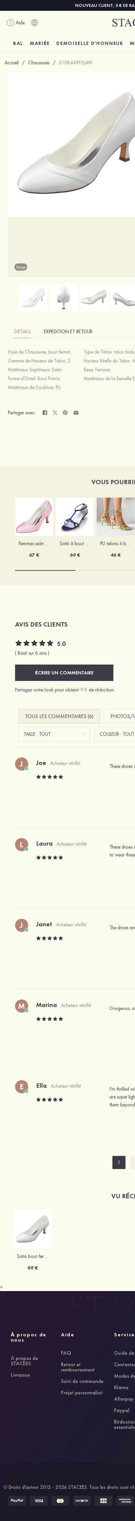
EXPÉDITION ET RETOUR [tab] (68, 331)
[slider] (34, 644)
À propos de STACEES (24, 1361)
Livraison (20, 1375)
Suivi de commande (82, 1382)
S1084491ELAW (75, 62)
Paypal (121, 1411)
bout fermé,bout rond (69, 352)
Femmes (102, 369)
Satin (57, 369)
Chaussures (38, 62)
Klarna (121, 1388)
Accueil (12, 62)
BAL (18, 43)
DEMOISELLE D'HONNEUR (89, 43)
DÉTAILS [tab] (22, 331)
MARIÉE (40, 43)
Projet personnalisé (82, 1393)
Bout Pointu (49, 378)
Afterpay (124, 1399)
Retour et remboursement (78, 1367)
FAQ (66, 1353)
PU (58, 387)
